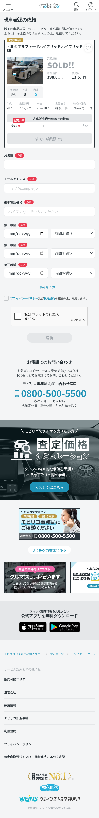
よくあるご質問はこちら (49, 550)
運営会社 (10, 692)
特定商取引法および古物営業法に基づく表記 (34, 756)
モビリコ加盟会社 (16, 718)
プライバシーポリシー (24, 298)
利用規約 (49, 298)
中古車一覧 (57, 654)
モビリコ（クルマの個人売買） (23, 654)
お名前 (13, 155)
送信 (49, 337)
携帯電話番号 (17, 202)
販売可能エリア (14, 679)
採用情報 (10, 705)
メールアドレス (19, 178)
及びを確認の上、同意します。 (49, 298)
